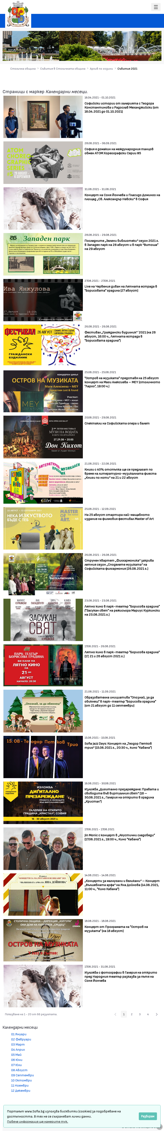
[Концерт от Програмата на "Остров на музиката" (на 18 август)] (43, 940)
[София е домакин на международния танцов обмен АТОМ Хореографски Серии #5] (43, 162)
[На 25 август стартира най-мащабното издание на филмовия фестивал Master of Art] (43, 528)
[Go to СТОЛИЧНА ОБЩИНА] (18, 14)
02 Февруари (21, 1039)
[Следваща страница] (157, 1014)
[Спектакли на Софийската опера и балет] (43, 436)
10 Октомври (21, 1080)
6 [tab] (147, 55)
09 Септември (22, 1075)
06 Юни (16, 1060)
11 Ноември (20, 1085)
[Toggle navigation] (156, 7)
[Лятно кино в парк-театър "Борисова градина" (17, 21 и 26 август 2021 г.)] (43, 665)
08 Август (19, 1070)
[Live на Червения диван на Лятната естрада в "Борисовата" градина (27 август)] (43, 300)
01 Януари (18, 1034)
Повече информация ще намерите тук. (37, 1121)
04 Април (18, 1049)
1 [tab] (126, 55)
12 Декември (20, 1090)
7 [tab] (151, 55)
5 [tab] (143, 55)
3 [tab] (134, 55)
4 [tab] (139, 55)
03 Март (18, 1044)
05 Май (16, 1054)
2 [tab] (130, 55)
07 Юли (16, 1065)
